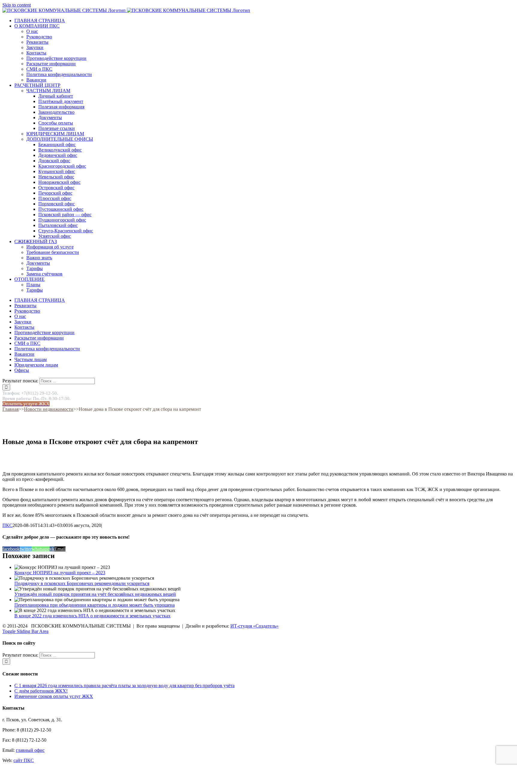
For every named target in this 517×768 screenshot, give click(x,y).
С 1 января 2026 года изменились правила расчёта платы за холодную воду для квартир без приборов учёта (124, 685)
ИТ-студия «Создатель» (254, 625)
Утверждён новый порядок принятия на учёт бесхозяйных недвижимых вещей (95, 594)
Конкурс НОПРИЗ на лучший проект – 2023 (59, 572)
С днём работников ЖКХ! (41, 690)
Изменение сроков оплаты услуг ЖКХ (53, 696)
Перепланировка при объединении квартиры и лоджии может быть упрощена (94, 605)
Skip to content (16, 4)
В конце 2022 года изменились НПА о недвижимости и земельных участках (92, 615)
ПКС (7, 525)
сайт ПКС (23, 760)
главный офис (30, 750)
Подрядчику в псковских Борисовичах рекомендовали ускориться (81, 583)
